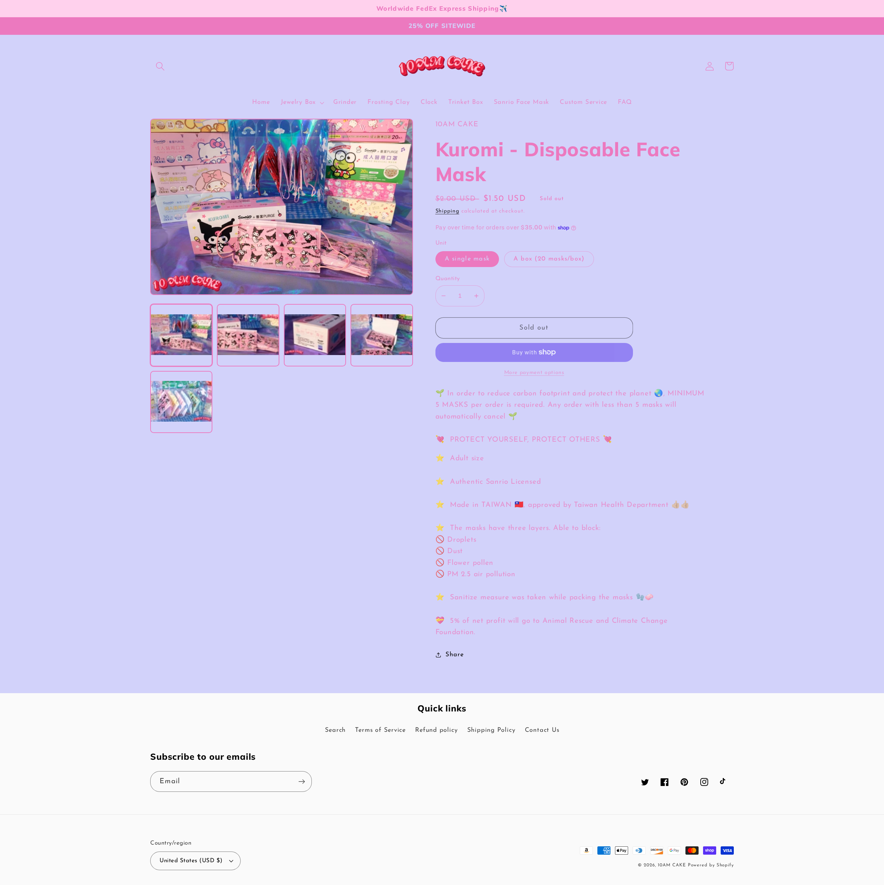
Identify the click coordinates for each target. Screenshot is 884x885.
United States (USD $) (191, 861)
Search (335, 730)
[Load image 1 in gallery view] (181, 335)
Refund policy (436, 730)
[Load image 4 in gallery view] (381, 335)
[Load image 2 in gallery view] (248, 335)
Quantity (447, 279)
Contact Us (542, 730)
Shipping (447, 211)
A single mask (467, 259)
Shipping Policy (491, 730)
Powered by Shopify (711, 865)
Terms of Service (380, 730)
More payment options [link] (534, 372)
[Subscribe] (301, 781)
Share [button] (454, 654)
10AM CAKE (671, 865)
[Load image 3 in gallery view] (315, 335)
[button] (160, 66)
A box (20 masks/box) (549, 259)
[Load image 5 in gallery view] (181, 402)
